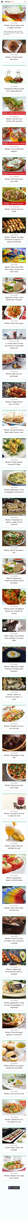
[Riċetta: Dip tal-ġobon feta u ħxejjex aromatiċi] (14, 13)
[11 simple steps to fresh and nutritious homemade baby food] (14, 334)
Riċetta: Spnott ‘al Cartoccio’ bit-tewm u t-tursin (14, 696)
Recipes (16, 23)
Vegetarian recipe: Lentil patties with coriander (14, 298)
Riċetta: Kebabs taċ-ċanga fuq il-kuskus (14, 1176)
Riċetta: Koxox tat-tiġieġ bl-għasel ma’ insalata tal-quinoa (14, 611)
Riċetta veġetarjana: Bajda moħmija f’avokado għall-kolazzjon (14, 668)
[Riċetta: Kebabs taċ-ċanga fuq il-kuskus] (14, 1164)
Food (12, 23)
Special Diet (16, 116)
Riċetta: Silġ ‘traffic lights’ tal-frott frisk (14, 909)
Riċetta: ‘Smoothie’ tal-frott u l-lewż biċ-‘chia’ (14, 814)
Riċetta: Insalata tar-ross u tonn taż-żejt (14, 727)
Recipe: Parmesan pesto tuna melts (14, 180)
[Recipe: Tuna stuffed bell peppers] (14, 136)
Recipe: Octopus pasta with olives (14, 58)
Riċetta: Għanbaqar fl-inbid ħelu (14, 756)
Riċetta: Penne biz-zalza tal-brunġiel (14, 786)
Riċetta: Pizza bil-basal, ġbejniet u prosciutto (14, 1033)
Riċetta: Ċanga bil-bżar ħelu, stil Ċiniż (14, 403)
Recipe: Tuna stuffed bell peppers (14, 150)
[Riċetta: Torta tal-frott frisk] (14, 1082)
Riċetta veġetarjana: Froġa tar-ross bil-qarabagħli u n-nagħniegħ (14, 1005)
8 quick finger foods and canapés (14, 1148)
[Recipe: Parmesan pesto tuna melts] (14, 166)
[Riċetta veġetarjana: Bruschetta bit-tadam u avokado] (14, 957)
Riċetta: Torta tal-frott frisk (14, 1093)
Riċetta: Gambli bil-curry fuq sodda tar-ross (14, 1120)
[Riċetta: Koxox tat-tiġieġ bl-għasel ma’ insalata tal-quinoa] (14, 597)
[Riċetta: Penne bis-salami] (14, 312)
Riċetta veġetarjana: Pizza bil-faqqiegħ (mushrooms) (14, 490)
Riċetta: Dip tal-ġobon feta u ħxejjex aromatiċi (14, 26)
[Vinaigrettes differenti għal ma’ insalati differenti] (14, 75)
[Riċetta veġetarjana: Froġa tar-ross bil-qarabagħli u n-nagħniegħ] (14, 989)
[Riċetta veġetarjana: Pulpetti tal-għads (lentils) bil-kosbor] (14, 566)
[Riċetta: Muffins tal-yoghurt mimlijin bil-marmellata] (14, 1051)
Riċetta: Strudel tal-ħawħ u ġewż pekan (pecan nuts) (14, 431)
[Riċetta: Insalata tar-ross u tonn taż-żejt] (14, 713)
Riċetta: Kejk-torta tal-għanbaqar (14, 375)
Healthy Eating (15, 341)
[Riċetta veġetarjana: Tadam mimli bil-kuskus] (14, 864)
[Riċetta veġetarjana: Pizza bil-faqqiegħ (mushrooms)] (14, 478)
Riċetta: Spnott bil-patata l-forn (14, 551)
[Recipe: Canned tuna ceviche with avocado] (14, 106)
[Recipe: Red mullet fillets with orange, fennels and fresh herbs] (14, 255)
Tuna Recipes (16, 176)
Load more (15, 1187)
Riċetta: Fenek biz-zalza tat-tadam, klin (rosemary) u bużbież (14, 940)
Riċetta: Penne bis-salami (14, 323)
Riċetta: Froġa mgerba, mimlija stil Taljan (14, 463)
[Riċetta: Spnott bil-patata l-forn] (14, 538)
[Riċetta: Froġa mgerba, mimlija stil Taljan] (14, 448)
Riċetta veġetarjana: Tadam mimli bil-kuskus (14, 879)
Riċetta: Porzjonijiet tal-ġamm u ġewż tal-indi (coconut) (14, 522)
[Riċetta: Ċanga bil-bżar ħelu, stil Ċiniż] (14, 390)
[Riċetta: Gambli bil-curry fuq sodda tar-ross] (14, 1107)
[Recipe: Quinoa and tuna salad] (14, 196)
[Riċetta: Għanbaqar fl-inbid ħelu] (14, 743)
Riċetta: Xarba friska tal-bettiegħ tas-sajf (14, 847)
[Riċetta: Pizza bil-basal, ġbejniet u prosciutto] (14, 1021)
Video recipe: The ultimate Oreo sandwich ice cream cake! (14, 638)
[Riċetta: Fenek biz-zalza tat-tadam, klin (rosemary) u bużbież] (14, 925)
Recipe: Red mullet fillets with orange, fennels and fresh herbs (14, 269)
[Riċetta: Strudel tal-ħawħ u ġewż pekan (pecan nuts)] (14, 418)
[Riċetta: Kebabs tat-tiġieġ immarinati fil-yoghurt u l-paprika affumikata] (14, 225)
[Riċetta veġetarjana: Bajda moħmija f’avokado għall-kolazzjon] (14, 655)
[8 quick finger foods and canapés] (14, 1136)
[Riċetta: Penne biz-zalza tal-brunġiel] (14, 772)
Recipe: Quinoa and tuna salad (14, 210)
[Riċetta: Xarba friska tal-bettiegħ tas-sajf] (14, 832)
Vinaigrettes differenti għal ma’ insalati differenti (14, 90)
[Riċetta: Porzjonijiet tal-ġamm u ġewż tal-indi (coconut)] (14, 507)
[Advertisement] (14, 1205)
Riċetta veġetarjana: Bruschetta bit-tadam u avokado (14, 971)
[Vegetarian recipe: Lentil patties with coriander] (14, 285)
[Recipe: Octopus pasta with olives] (14, 46)
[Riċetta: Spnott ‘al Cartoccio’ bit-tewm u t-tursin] (14, 683)
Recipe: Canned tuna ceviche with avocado (14, 120)
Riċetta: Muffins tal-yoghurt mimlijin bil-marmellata (14, 1066)
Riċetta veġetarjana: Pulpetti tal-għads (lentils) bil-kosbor (14, 580)
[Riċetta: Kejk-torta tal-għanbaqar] (14, 362)
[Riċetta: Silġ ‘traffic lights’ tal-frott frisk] (14, 895)
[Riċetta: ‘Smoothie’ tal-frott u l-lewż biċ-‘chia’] (14, 802)
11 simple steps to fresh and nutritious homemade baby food (14, 345)
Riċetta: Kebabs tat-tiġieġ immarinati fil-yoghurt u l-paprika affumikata (14, 239)
